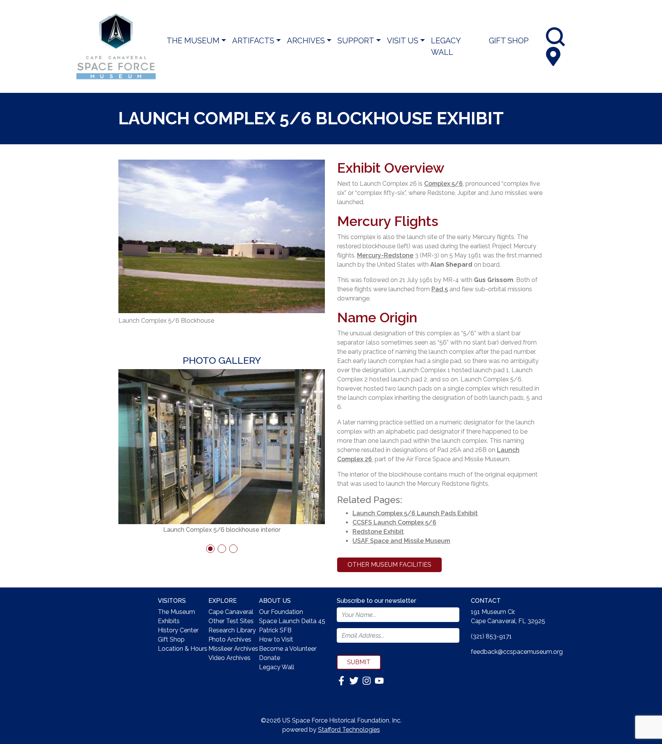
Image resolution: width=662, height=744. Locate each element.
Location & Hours (182, 648)
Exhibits (169, 621)
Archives (306, 40)
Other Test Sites (231, 621)
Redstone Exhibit (378, 531)
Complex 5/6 (443, 183)
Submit (358, 662)
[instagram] (367, 680)
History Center (178, 630)
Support (356, 40)
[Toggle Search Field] (555, 37)
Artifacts (253, 40)
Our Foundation (281, 611)
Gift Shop (509, 40)
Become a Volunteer (287, 648)
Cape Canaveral (230, 611)
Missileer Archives (233, 648)
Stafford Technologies (349, 729)
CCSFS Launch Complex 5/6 (394, 522)
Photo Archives (229, 639)
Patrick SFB (275, 630)
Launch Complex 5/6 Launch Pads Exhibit (415, 513)
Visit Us (402, 40)
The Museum (193, 40)
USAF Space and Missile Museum (401, 540)
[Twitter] (354, 680)
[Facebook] (342, 680)
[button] (210, 548)
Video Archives (229, 658)
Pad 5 (439, 289)
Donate (269, 658)
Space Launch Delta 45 (292, 621)
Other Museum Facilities (389, 564)
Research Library (232, 630)
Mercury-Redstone (385, 255)
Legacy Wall (445, 46)
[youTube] (379, 680)
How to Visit (276, 639)
